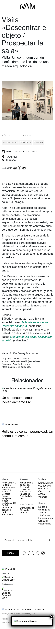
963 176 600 (44, 485)
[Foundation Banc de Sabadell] (7, 593)
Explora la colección (25, 488)
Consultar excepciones (44, 522)
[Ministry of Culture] (27, 578)
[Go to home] (8, 568)
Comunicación (27, 507)
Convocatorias (9, 502)
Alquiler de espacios (7, 508)
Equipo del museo (7, 499)
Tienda (10, 552)
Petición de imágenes (25, 492)
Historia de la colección (26, 483)
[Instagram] (38, 553)
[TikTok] (43, 553)
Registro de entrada (9, 619)
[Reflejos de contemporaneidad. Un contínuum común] (10, 424)
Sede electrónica (7, 513)
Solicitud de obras (26, 497)
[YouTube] (33, 553)
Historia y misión (6, 490)
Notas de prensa (24, 511)
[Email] (15, 168)
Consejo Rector (6, 495)
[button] (23, 135)
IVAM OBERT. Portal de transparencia (9, 485)
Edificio (5, 505)
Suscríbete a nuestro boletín (18, 540)
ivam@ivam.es (45, 482)
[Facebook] (19, 168)
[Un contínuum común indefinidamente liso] (27, 389)
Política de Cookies (9, 622)
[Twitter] (24, 168)
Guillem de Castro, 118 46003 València (44, 492)
